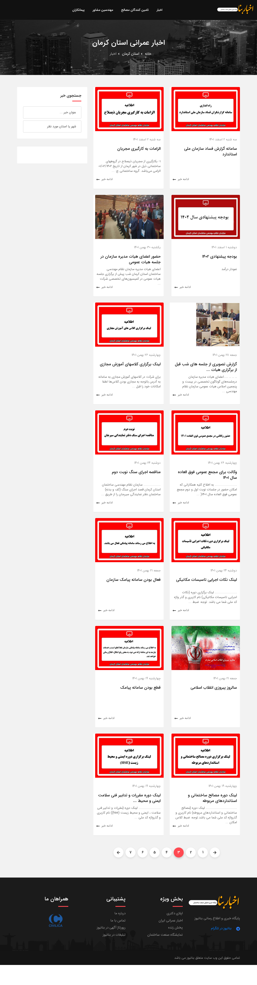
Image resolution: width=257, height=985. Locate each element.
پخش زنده (175, 927)
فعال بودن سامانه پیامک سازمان (133, 580)
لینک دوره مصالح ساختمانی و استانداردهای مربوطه (212, 798)
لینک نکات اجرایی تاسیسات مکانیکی (206, 580)
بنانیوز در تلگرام (221, 928)
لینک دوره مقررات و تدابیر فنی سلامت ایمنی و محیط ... (129, 798)
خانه (148, 54)
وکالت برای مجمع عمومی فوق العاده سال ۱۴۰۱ (207, 475)
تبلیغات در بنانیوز (114, 934)
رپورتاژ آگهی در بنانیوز (111, 927)
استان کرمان (130, 54)
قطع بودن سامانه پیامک (140, 687)
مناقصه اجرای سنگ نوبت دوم (136, 472)
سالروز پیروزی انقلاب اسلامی (214, 687)
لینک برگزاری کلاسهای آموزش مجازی (130, 364)
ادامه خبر (183, 179)
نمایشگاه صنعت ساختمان (165, 934)
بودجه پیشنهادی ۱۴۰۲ (219, 256)
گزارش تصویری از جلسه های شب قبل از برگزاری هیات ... (206, 367)
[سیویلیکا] (55, 920)
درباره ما (119, 913)
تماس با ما (117, 920)
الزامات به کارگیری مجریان (139, 149)
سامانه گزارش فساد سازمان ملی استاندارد (210, 151)
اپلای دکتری (175, 913)
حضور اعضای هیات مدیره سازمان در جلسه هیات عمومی (130, 259)
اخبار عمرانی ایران (171, 920)
